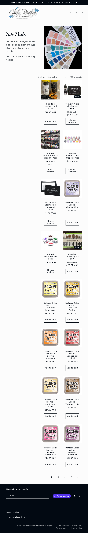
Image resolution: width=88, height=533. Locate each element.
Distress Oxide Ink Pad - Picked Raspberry (51, 451)
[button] (5, 13)
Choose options (72, 121)
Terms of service (62, 528)
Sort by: (41, 77)
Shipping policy (76, 528)
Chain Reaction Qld (30, 526)
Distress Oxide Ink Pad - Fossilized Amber (72, 306)
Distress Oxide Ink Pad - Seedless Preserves (72, 451)
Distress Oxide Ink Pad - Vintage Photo (72, 401)
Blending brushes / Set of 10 (72, 256)
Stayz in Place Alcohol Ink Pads (72, 106)
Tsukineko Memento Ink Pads (50, 256)
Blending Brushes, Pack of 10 (50, 106)
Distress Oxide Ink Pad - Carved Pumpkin (51, 354)
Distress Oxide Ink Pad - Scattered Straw (51, 403)
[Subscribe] (46, 496)
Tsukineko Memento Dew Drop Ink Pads (50, 155)
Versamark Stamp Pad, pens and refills (50, 206)
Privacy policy (77, 526)
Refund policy (64, 526)
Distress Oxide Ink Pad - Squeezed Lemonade (51, 306)
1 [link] (45, 477)
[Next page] (77, 477)
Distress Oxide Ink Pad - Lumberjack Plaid (72, 354)
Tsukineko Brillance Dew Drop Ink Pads (72, 155)
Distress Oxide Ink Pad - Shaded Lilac (72, 204)
